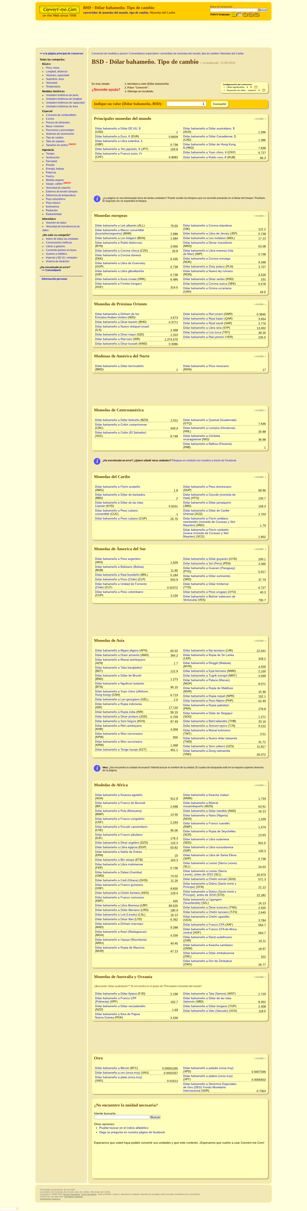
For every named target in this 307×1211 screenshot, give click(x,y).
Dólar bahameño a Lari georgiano (117, 699)
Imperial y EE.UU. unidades (61, 257)
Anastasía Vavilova (73, 1196)
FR (256, 14)
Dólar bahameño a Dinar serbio (204, 279)
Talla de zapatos (55, 141)
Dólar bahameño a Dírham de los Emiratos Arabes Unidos (117, 315)
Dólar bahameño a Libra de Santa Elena (209, 855)
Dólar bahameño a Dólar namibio (205, 810)
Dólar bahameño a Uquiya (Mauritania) (121, 939)
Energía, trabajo (55, 168)
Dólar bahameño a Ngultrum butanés (119, 683)
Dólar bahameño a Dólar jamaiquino (207, 502)
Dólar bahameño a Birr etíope (114, 859)
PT (244, 14)
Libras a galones (55, 246)
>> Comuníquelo (51, 270)
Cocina (50, 118)
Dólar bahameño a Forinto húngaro (118, 283)
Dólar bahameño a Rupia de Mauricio (120, 947)
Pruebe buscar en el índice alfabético (123, 1127)
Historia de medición (57, 261)
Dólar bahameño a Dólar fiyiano (116, 993)
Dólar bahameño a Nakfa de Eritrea (118, 851)
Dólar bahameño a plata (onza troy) (118, 1077)
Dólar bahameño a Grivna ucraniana (207, 288)
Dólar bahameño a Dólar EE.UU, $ (118, 128)
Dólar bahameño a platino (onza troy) (208, 1076)
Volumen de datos (56, 222)
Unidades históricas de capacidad (65, 102)
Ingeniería (48, 149)
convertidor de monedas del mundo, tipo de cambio (115, 12)
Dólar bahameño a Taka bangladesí (118, 667)
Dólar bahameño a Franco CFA (204, 924)
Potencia (51, 172)
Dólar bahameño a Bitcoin (112, 1068)
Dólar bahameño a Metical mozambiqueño (200, 804)
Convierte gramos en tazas (61, 250)
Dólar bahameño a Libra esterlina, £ (119, 141)
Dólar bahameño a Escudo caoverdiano (121, 826)
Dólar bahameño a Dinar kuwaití (116, 343)
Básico (46, 64)
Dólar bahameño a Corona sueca (205, 283)
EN (233, 14)
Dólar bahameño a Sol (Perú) (202, 563)
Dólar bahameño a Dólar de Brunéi (118, 675)
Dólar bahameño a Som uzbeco (204, 746)
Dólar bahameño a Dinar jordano (116, 716)
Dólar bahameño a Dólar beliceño (117, 420)
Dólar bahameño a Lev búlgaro (115, 238)
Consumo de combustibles (61, 115)
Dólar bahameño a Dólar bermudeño (119, 366)
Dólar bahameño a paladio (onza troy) (208, 1068)
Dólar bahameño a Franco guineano (119, 884)
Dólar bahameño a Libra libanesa (117, 905)
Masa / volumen (55, 126)
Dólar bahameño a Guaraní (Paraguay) (209, 568)
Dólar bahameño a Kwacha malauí (206, 795)
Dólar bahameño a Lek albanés (116, 225)
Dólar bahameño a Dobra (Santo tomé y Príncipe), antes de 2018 (209, 893)
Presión (50, 165)
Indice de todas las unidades (62, 238)
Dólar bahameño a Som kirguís (115, 721)
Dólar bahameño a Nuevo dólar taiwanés (210, 738)
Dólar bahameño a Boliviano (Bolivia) (119, 566)
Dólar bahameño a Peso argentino (118, 558)
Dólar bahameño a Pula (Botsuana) (118, 810)
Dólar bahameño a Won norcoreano (119, 733)
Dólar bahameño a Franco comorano (119, 897)
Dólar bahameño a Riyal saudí (203, 323)
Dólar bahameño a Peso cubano (116, 518)
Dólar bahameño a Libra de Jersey (206, 233)
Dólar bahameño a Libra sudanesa (206, 839)
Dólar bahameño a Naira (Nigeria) (205, 815)
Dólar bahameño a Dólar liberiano (117, 910)
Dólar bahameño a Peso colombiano (119, 591)
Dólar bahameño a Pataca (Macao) (206, 680)
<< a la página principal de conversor (61, 53)
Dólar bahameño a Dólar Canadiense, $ (209, 136)
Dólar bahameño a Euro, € (112, 136)
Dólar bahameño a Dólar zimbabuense (208, 953)
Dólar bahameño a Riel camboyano (118, 725)
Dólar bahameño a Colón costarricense (121, 424)
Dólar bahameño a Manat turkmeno (206, 730)
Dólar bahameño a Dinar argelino (117, 842)
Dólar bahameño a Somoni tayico (205, 725)
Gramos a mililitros (56, 253)
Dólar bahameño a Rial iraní (113, 339)
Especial (47, 111)
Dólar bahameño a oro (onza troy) (117, 1072)
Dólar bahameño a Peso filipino (204, 700)
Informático (49, 218)
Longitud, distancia (56, 71)
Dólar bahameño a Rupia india (115, 712)
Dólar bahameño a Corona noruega (206, 258)
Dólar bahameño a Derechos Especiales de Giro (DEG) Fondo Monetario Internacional (209, 1087)
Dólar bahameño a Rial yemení (203, 337)
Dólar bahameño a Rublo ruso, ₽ (204, 157)
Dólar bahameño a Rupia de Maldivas (208, 688)
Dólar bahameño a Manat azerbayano (120, 659)
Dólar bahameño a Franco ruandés (206, 823)
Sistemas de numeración (60, 133)
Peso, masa (52, 67)
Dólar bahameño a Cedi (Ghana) (116, 880)
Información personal (54, 278)
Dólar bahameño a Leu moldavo (204, 238)
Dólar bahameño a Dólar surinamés (206, 576)
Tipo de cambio (54, 137)
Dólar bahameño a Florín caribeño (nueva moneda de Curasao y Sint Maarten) (206, 533)
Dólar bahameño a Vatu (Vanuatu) (205, 1010)
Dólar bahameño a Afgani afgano (117, 650)
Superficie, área (55, 79)
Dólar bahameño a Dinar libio (114, 919)
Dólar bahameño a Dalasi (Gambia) (118, 872)
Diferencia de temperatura (61, 195)
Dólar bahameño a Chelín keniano (117, 892)
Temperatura (53, 86)
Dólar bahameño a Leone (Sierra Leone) (210, 863)
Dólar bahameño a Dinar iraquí (115, 334)
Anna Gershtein (88, 1194)
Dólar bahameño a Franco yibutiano (119, 834)
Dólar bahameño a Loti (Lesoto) (116, 914)
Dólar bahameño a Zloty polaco (204, 266)
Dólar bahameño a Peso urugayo (205, 591)
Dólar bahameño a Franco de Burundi (120, 802)
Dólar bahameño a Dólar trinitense (206, 584)
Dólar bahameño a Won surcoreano (118, 741)
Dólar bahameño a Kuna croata (116, 279)
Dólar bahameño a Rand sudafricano (207, 937)
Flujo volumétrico (55, 199)
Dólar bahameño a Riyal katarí (203, 318)
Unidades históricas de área (62, 106)
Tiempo (50, 153)
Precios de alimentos (58, 122)
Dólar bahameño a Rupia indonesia (118, 704)
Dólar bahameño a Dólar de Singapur (208, 713)
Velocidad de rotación (58, 187)
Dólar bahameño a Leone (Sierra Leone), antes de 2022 (205, 872)
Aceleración (53, 157)
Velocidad (51, 82)
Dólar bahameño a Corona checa (117, 250)
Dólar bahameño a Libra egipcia (116, 847)
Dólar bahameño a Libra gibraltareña (119, 271)
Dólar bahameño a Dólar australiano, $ (209, 128)
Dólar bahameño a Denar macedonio (207, 242)
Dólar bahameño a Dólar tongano (205, 1006)
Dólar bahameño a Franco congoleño (120, 818)
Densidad (51, 161)
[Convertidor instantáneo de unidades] (60, 10)
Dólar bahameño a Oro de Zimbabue (207, 961)
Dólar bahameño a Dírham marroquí (119, 923)
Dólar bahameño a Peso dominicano (207, 486)
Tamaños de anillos (57, 145)
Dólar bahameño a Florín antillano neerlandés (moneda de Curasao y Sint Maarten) (209, 522)
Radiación (52, 210)
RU (250, 14)
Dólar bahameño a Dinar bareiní (116, 322)
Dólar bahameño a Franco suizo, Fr (118, 153)
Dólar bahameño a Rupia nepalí (204, 696)
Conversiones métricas (59, 242)
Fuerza (50, 176)
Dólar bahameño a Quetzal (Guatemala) (209, 420)
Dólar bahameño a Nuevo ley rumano (208, 271)
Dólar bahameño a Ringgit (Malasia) (207, 663)
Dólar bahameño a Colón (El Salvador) (120, 432)
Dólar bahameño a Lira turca (202, 332)
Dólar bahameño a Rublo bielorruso (118, 242)
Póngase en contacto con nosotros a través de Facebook (204, 460)
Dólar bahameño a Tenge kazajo (116, 749)
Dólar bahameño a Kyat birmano (204, 671)
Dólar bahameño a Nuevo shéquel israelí (122, 326)
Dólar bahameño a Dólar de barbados (120, 494)
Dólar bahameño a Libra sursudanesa (208, 847)
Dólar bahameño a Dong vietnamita (206, 750)
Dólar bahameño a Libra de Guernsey (120, 263)
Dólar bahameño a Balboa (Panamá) (207, 443)
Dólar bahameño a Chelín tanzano (206, 912)
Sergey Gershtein (71, 1194)
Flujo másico (53, 202)
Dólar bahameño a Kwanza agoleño (118, 795)
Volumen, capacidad (57, 75)
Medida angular (55, 180)
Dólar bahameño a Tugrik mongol (205, 675)
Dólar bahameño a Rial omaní (203, 314)
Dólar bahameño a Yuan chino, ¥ (205, 152)
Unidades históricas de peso (62, 95)
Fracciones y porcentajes (60, 130)
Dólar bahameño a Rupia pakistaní (206, 705)
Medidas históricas (53, 91)
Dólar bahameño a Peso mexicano (206, 366)
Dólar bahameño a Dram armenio (117, 655)
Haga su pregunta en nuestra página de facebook (132, 1132)
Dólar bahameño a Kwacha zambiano (208, 945)
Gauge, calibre (54, 183)
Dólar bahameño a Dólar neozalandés (120, 1006)
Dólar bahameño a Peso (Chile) (116, 579)
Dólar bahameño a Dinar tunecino (205, 907)
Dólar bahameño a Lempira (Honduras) (209, 428)
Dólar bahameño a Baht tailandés (205, 721)
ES (239, 14)
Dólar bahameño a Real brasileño (117, 574)
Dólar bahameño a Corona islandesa (207, 225)
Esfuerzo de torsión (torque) (61, 191)
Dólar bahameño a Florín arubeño (117, 486)
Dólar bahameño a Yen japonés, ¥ (117, 149)
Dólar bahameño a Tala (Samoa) (204, 993)
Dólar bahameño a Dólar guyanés (205, 558)
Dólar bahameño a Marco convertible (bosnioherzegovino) (119, 231)
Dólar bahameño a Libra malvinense (119, 864)
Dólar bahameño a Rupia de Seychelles (209, 831)
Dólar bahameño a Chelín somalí (205, 879)
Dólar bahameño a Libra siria (202, 327)
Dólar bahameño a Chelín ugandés (206, 916)
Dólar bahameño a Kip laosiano (204, 650)
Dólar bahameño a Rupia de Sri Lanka (208, 655)
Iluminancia (52, 206)
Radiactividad (54, 214)
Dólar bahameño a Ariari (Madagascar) (121, 931)
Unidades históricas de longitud (64, 98)
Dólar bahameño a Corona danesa (118, 255)
